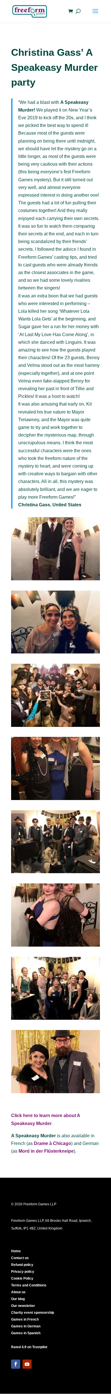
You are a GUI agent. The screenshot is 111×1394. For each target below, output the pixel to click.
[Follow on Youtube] (27, 1364)
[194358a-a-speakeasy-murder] (55, 946)
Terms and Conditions (28, 1285)
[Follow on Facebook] (15, 1364)
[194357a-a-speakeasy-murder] (55, 1093)
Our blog (18, 1299)
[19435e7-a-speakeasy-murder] (55, 726)
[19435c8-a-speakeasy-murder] (55, 873)
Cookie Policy (22, 1278)
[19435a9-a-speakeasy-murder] (55, 1019)
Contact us (20, 1258)
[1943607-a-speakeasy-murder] (55, 653)
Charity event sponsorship (32, 1313)
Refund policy (22, 1265)
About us (18, 1292)
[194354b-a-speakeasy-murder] (55, 580)
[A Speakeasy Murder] (55, 799)
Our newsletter (23, 1306)
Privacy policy (22, 1272)
